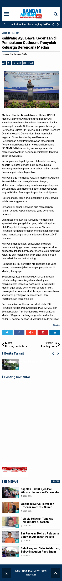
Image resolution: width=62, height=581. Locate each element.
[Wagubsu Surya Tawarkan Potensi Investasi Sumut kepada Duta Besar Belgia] (10, 507)
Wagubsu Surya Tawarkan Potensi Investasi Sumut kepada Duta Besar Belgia (37, 507)
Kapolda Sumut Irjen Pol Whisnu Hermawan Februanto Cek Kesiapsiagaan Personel (40, 492)
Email (30, 63)
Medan (56, 325)
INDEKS (56, 481)
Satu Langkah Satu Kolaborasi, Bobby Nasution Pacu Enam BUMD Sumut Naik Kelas (40, 552)
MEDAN (13, 481)
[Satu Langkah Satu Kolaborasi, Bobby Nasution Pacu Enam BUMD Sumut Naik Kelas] (10, 551)
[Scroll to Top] (55, 573)
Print (18, 63)
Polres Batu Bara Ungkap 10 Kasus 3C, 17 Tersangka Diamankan (36, 25)
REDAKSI (31, 574)
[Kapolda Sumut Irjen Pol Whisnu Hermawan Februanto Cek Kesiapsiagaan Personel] (10, 492)
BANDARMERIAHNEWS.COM (30, 571)
